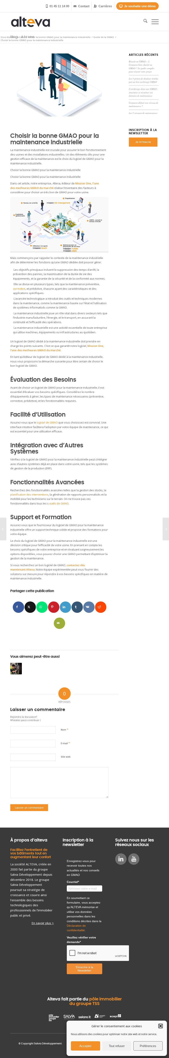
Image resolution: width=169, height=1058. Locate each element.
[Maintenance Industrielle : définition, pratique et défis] (3, 529)
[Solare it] (84, 1017)
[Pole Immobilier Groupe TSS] (53, 1017)
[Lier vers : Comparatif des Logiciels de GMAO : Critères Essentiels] (16, 668)
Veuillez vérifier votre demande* (81, 940)
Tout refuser (117, 1046)
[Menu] (153, 21)
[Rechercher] (143, 21)
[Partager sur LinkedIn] (65, 607)
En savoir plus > (43, 923)
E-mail (65, 743)
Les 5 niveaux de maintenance (143, 113)
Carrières (103, 6)
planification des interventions (29, 494)
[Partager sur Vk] (89, 607)
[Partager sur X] (30, 607)
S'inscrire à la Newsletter (84, 968)
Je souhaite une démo (137, 6)
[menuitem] (58, 6)
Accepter (85, 1046)
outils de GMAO (59, 503)
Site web (65, 756)
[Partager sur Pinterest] (53, 607)
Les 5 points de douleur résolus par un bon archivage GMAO (143, 80)
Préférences (148, 1046)
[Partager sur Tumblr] (77, 607)
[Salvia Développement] (69, 1017)
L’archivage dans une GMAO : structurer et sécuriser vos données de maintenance (143, 92)
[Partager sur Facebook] (18, 607)
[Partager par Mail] (59, 623)
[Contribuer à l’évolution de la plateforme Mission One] (59, 84)
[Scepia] (115, 1017)
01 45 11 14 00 (57, 6)
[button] (160, 1026)
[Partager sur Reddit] (100, 607)
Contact (81, 6)
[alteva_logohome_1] (30, 21)
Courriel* (73, 882)
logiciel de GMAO (47, 422)
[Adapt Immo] (100, 1017)
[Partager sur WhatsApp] (42, 607)
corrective (19, 289)
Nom (64, 729)
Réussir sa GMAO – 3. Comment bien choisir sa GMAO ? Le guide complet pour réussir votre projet (141, 66)
